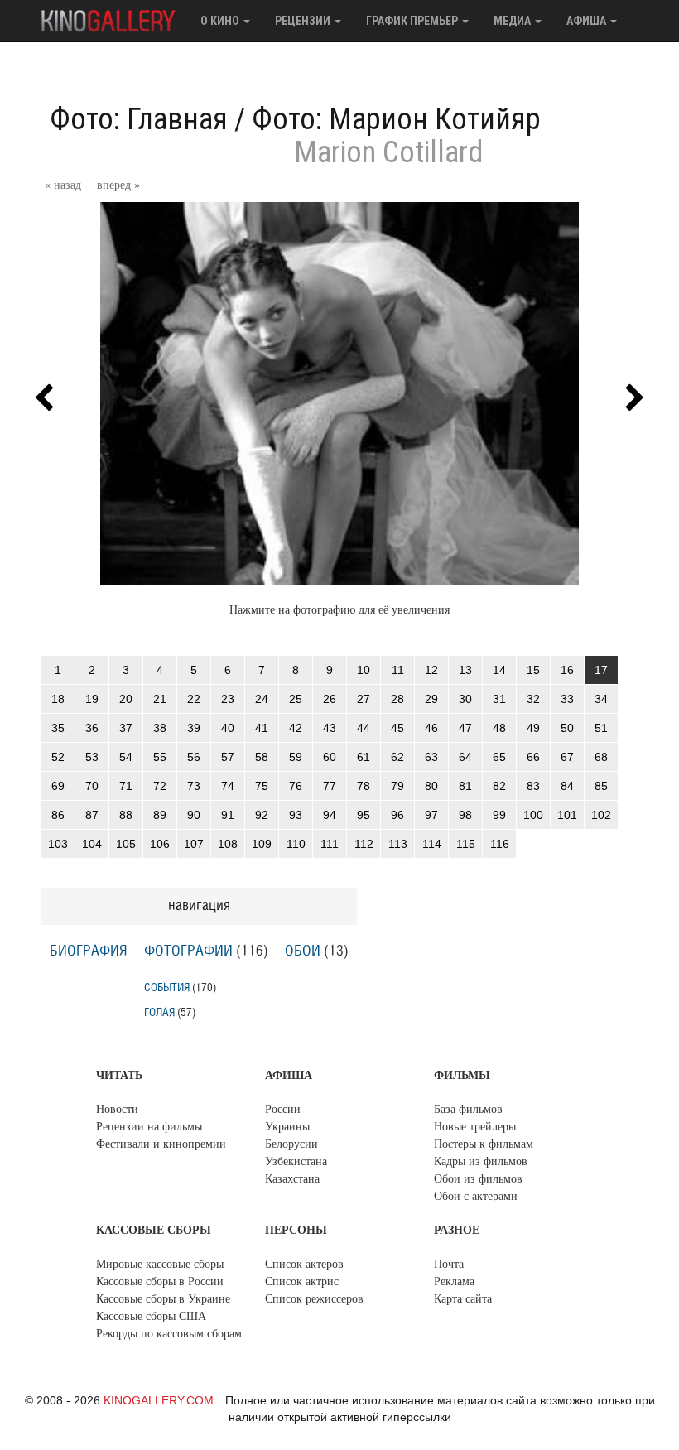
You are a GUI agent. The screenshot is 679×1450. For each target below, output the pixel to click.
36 (92, 728)
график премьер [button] (413, 20)
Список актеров (304, 1264)
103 (58, 843)
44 (363, 728)
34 (601, 699)
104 (92, 843)
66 (533, 757)
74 (227, 785)
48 (499, 728)
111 (329, 843)
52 (58, 757)
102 (601, 814)
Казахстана (292, 1179)
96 (397, 814)
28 (397, 699)
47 (465, 728)
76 (295, 785)
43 (329, 728)
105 (126, 843)
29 (431, 699)
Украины (287, 1126)
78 (363, 785)
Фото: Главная (139, 119)
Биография (89, 951)
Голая (159, 1012)
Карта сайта (463, 1299)
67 (567, 757)
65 (499, 757)
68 (601, 757)
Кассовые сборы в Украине (163, 1299)
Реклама (454, 1281)
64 (465, 757)
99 (499, 814)
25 (295, 699)
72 (159, 785)
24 (261, 699)
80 (431, 785)
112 (363, 843)
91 (227, 814)
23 (227, 699)
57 (227, 757)
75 (261, 785)
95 (363, 814)
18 (58, 699)
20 (125, 699)
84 (567, 785)
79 (397, 785)
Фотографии (188, 951)
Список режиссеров (314, 1299)
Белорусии (291, 1144)
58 (261, 757)
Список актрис (302, 1281)
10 (363, 670)
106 (160, 843)
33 (567, 699)
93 (295, 814)
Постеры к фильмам (483, 1144)
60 (329, 757)
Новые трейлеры (475, 1126)
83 (533, 785)
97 (431, 814)
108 (228, 843)
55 (159, 757)
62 (397, 757)
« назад (63, 185)
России (283, 1109)
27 (363, 699)
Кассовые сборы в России (160, 1281)
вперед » (118, 185)
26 (329, 699)
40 (227, 728)
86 (58, 814)
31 (499, 699)
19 (92, 699)
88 (125, 814)
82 (499, 785)
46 (431, 728)
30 (465, 699)
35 (58, 728)
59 (295, 757)
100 (533, 814)
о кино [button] (221, 20)
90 (193, 814)
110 (296, 843)
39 (193, 728)
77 (329, 785)
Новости (117, 1109)
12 (431, 670)
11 (398, 670)
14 (499, 670)
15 (533, 670)
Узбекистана (296, 1161)
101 (567, 814)
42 (295, 728)
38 (159, 728)
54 (125, 757)
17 (601, 670)
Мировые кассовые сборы (160, 1264)
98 (465, 814)
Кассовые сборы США (151, 1316)
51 (601, 728)
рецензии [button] (304, 20)
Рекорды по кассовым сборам (169, 1333)
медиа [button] (513, 20)
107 (194, 843)
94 (329, 814)
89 (159, 814)
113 (397, 843)
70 (92, 785)
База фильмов (468, 1109)
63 (431, 757)
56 (193, 757)
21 (159, 699)
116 (499, 843)
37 (125, 728)
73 (193, 785)
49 (533, 728)
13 (465, 670)
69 (58, 785)
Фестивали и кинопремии (161, 1144)
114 (431, 843)
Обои (302, 951)
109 (262, 843)
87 (92, 814)
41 (261, 728)
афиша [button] (587, 20)
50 (567, 728)
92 (261, 814)
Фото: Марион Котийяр (396, 119)
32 (533, 699)
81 (465, 785)
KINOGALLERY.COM (159, 1400)
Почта (449, 1264)
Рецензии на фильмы (149, 1126)
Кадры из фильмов (480, 1161)
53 (92, 757)
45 (397, 728)
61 (363, 757)
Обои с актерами (476, 1196)
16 (567, 670)
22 (193, 699)
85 (601, 785)
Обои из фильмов (478, 1179)
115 (465, 843)
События (167, 987)
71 (125, 785)
